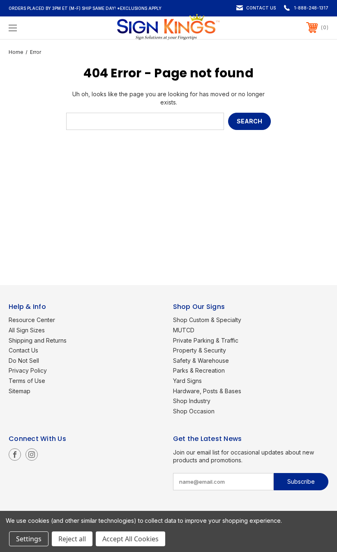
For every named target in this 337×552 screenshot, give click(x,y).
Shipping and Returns (38, 340)
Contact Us (261, 7)
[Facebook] (15, 454)
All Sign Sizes (27, 330)
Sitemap (19, 390)
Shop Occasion (194, 411)
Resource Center (32, 319)
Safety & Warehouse (201, 360)
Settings (29, 538)
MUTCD (183, 330)
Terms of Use (27, 380)
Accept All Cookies (130, 538)
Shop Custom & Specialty (207, 319)
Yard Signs (187, 380)
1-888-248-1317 (311, 7)
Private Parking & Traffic (205, 340)
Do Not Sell (24, 360)
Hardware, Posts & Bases (207, 390)
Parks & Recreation (199, 370)
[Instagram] (31, 454)
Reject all (72, 538)
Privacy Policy (28, 370)
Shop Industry (191, 400)
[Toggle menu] (41, 27)
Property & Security (199, 350)
